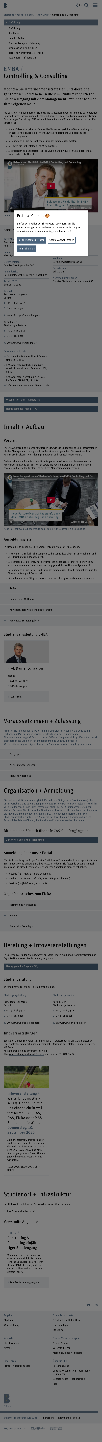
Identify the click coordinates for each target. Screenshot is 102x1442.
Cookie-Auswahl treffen (61, 240)
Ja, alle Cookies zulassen (32, 240)
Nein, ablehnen (27, 249)
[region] (51, 233)
